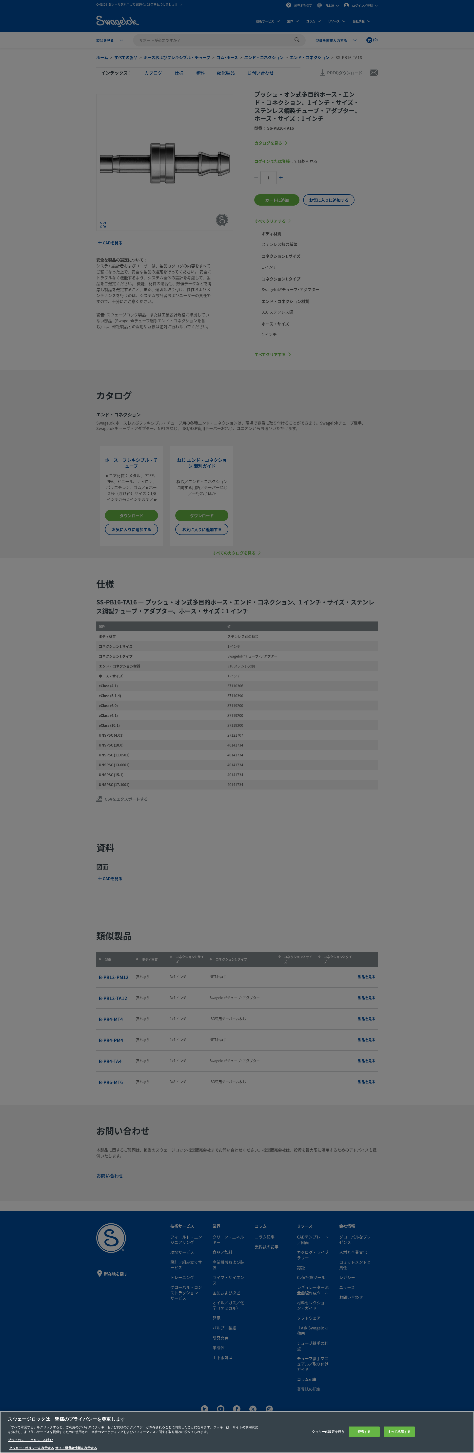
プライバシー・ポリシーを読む (30, 1440)
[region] (237, 1432)
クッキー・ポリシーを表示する (31, 1448)
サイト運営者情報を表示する (76, 1448)
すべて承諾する (399, 1431)
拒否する (364, 1431)
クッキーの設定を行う (328, 1431)
